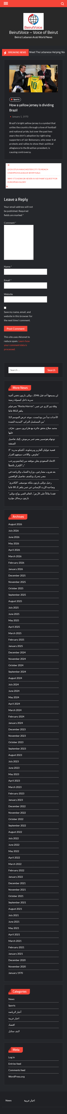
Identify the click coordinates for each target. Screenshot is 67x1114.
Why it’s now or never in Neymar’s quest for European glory (32, 180)
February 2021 (16, 947)
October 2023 (15, 742)
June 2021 (13, 921)
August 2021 (15, 908)
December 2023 (17, 729)
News (11, 999)
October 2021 (15, 895)
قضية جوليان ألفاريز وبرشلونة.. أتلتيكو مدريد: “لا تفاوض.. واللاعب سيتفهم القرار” (31, 452)
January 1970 (15, 972)
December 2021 (17, 883)
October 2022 (15, 819)
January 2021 (15, 953)
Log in (11, 1057)
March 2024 (14, 710)
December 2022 (17, 806)
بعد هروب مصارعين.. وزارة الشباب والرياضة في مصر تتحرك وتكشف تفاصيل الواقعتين (31, 474)
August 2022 (15, 831)
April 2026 (14, 549)
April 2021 (14, 934)
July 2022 (13, 838)
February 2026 (16, 562)
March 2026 (14, 556)
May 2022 (13, 851)
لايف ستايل (14, 1031)
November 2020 (17, 966)
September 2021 (17, 902)
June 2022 (13, 844)
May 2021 (13, 928)
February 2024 (16, 716)
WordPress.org (16, 1076)
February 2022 (16, 870)
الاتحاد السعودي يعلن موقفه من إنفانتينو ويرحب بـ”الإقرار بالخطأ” (31, 463)
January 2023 (15, 799)
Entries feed (14, 1063)
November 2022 (17, 812)
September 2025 (17, 594)
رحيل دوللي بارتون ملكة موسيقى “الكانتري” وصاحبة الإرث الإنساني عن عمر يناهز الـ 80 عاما (31, 485)
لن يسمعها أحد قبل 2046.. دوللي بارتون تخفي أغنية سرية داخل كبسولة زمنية (33, 397)
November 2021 (17, 889)
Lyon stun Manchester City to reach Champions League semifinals (28, 171)
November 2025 (17, 581)
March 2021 (14, 940)
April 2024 (14, 703)
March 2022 (14, 863)
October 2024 (15, 665)
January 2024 (15, 722)
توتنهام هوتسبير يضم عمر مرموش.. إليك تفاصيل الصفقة (31, 441)
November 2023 (17, 735)
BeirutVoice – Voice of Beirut (33, 32)
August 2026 (15, 524)
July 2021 (13, 915)
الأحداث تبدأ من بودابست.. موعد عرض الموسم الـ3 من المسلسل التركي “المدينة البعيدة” (33, 419)
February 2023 (16, 793)
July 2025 (13, 607)
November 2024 (17, 658)
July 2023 (13, 761)
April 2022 (14, 857)
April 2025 (14, 626)
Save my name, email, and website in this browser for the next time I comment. (18, 316)
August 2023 (15, 754)
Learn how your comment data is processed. (17, 345)
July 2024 (13, 684)
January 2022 (15, 876)
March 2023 (14, 787)
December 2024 (17, 652)
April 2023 (14, 780)
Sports (16, 99)
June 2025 (13, 613)
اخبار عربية (13, 1018)
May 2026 (13, 543)
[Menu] (5, 3)
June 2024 (13, 690)
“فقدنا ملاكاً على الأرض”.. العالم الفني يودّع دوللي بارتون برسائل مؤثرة (31, 495)
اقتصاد (11, 1024)
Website (8, 294)
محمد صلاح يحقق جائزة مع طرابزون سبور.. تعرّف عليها (32, 430)
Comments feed (16, 1070)
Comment (10, 222)
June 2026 (13, 537)
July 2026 (13, 530)
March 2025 (14, 633)
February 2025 (16, 639)
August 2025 (15, 601)
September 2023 (17, 748)
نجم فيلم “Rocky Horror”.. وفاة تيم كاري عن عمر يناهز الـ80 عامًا (32, 408)
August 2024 (15, 678)
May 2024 (13, 697)
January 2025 (15, 645)
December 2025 (17, 575)
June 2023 (13, 767)
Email (8, 280)
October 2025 (15, 588)
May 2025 (13, 620)
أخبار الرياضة (14, 1011)
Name (8, 266)
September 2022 (17, 825)
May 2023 (13, 774)
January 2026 (15, 569)
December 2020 (17, 960)
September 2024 (17, 671)
